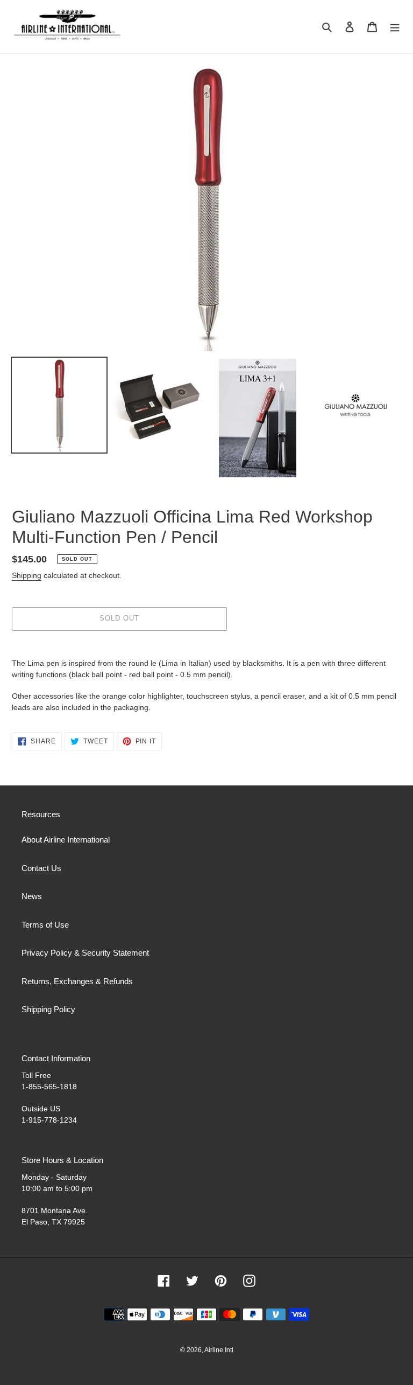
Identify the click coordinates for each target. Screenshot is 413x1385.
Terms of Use (45, 924)
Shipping (26, 575)
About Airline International (66, 839)
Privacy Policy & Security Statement (85, 952)
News (32, 896)
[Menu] (394, 26)
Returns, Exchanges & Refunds (77, 981)
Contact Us (41, 868)
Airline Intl (218, 1350)
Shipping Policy (48, 1009)
